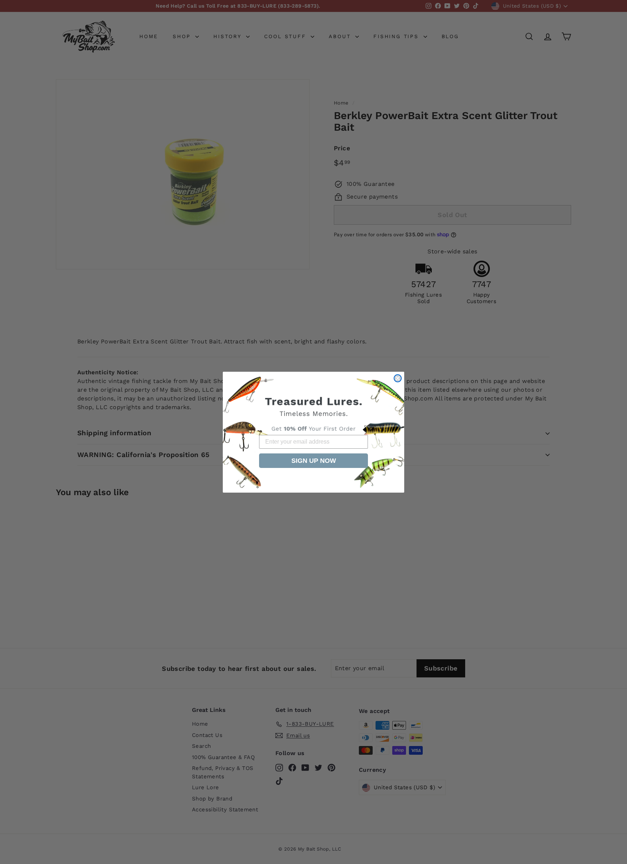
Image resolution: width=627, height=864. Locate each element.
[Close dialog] (397, 378)
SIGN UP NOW (313, 460)
